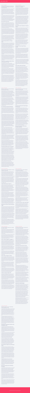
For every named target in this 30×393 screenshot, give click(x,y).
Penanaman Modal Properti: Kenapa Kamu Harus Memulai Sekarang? (21, 228)
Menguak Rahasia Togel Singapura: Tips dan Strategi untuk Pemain (7, 170)
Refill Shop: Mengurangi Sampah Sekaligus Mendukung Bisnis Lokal (7, 89)
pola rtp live (4, 37)
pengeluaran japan (3, 254)
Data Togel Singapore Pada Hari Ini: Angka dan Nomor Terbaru (7, 228)
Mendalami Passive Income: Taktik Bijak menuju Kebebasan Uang (7, 307)
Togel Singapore (26, 199)
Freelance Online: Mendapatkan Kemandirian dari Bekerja (20, 6)
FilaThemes (20, 390)
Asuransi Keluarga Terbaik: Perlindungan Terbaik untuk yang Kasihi (21, 89)
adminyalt (7, 168)
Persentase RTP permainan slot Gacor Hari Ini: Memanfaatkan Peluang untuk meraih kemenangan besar (7, 7)
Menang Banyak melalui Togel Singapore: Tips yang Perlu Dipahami (21, 170)
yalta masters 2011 (4, 1)
